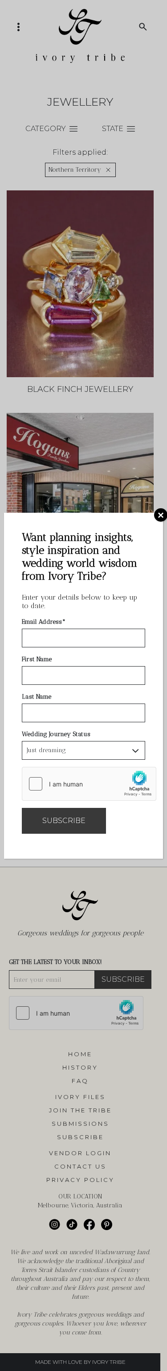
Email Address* (43, 622)
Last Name (36, 696)
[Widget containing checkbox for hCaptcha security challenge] (89, 784)
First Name (37, 659)
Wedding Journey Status (56, 734)
